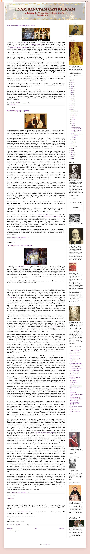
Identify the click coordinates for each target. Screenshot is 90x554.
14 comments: (24, 102)
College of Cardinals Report (76, 368)
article (24, 42)
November (74, 113)
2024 (72, 86)
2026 (72, 82)
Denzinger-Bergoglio (74, 372)
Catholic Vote (73, 361)
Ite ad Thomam (73, 382)
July (73, 121)
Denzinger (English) (74, 370)
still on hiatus (21, 266)
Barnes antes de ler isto (13, 297)
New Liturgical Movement (76, 352)
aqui (55, 326)
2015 (72, 105)
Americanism (13, 239)
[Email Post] (29, 102)
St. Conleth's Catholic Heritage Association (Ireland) (75, 403)
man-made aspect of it (42, 214)
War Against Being (74, 409)
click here (34, 281)
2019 (72, 96)
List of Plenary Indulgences (76, 385)
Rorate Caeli (73, 392)
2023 (72, 88)
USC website (24, 511)
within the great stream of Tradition (19, 47)
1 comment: (23, 524)
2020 (72, 94)
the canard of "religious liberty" (52, 216)
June (73, 123)
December (74, 111)
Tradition (23, 239)
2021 (72, 92)
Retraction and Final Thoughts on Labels (21, 26)
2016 (72, 103)
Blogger (47, 544)
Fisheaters (72, 375)
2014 (72, 107)
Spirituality (18, 239)
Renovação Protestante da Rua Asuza (44, 432)
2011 (72, 150)
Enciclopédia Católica (12, 407)
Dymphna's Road (74, 373)
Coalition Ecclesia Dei (75, 366)
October (74, 115)
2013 (72, 109)
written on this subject (37, 44)
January (74, 146)
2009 (72, 154)
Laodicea (72, 384)
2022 (72, 90)
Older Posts (61, 528)
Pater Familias (73, 390)
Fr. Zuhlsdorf (73, 380)
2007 (72, 158)
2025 (72, 84)
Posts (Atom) (15, 531)
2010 (72, 152)
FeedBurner (79, 210)
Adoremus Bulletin (74, 353)
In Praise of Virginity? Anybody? (18, 110)
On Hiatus (10, 499)
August (73, 119)
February (74, 143)
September (74, 117)
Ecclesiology (13, 104)
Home (36, 528)
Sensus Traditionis (74, 400)
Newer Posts (10, 528)
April (73, 139)
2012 (72, 148)
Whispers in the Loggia (75, 411)
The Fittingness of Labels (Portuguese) (20, 245)
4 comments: (24, 492)
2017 (72, 101)
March (73, 141)
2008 (72, 156)
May (73, 125)
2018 (72, 98)
